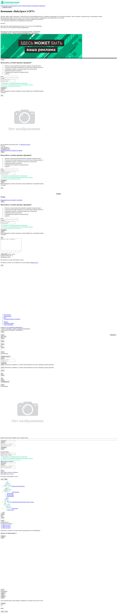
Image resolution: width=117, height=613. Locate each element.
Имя (2, 76)
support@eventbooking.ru (16, 327)
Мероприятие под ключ (7, 473)
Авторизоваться (5, 381)
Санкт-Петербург (8, 324)
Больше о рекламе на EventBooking (21, 33)
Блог (2, 5)
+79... (2, 147)
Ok (2, 95)
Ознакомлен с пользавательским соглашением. (15, 83)
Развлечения (10, 496)
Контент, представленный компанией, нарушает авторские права (23, 66)
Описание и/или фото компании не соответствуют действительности (24, 67)
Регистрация (7, 314)
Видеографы (10, 495)
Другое (7, 73)
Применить (113, 334)
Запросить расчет (7, 7)
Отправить (3, 87)
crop (6, 611)
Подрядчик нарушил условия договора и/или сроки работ (21, 69)
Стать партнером (12, 5)
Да (2, 336)
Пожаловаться (35, 33)
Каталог (6, 5)
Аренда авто (10, 509)
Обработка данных (9, 323)
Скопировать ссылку (6, 33)
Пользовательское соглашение (12, 319)
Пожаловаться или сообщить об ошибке (11, 150)
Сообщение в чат (5, 149)
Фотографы (10, 493)
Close (2, 59)
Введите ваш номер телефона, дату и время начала (14, 437)
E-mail (2, 78)
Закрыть (3, 536)
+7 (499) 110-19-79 (6, 525)
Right (6, 479)
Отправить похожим (7, 461)
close (2, 611)
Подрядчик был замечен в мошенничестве (16, 72)
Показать (6, 147)
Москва (6, 322)
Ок (1, 346)
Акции (19, 5)
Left (2, 479)
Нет (5, 336)
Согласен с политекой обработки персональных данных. (17, 84)
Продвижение (35, 5)
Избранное (42, 5)
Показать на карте (25, 144)
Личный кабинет (26, 5)
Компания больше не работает (13, 70)
